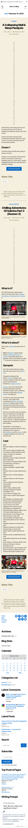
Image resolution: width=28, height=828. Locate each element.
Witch (8, 608)
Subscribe (6, 761)
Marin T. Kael (10, 694)
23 (3, 670)
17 (6, 667)
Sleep (5, 195)
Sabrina (5, 387)
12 (14, 665)
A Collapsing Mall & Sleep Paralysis (14, 26)
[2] (25, 360)
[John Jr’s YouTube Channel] (25, 619)
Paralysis (9, 193)
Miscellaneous (14, 204)
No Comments (15, 34)
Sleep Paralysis (11, 195)
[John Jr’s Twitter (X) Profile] (22, 619)
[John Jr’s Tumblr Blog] (19, 619)
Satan (5, 608)
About (3, 616)
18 (10, 667)
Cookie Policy (15, 821)
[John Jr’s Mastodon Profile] (22, 616)
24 (7, 670)
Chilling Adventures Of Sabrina (12, 599)
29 (24, 670)
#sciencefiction (11, 704)
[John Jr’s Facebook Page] (16, 616)
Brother (5, 191)
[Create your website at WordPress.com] (14, 1)
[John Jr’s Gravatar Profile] (19, 616)
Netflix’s (11, 353)
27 (17, 670)
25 (10, 670)
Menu (5, 193)
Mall (24, 191)
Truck (23, 195)
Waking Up (6, 196)
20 (17, 667)
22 (24, 667)
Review (9, 606)
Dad (14, 191)
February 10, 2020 (19, 31)
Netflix (5, 606)
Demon (23, 603)
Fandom (11, 346)
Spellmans (8, 432)
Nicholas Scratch (15, 384)
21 (21, 667)
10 (6, 665)
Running (21, 193)
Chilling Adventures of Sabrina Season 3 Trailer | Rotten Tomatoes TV (13, 337)
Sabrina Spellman (21, 606)
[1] (3, 360)
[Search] (24, 745)
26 (14, 670)
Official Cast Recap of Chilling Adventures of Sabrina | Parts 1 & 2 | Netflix (12, 571)
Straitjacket (19, 195)
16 (3, 667)
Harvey (14, 401)
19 (14, 667)
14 (21, 665)
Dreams (13, 21)
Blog (2, 618)
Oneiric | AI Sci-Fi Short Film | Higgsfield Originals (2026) (16, 696)
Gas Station (19, 191)
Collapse (10, 191)
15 (24, 665)
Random (4, 620)
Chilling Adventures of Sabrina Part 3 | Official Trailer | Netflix (13, 317)
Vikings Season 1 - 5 (7, 787)
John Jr (9, 31)
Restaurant (15, 193)
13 (17, 665)
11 (10, 665)
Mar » (20, 672)
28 (21, 670)
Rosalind (20, 401)
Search (3, 622)
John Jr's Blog (14, 6)
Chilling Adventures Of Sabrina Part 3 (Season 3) (14, 211)
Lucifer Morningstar (20, 604)
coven (19, 432)
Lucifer (9, 378)
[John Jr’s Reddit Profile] (25, 616)
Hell (10, 604)
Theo (7, 403)
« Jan (7, 672)
